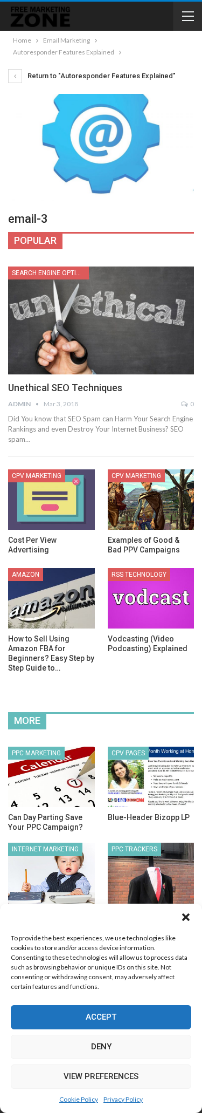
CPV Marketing (36, 476)
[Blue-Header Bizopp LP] (151, 777)
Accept (101, 1017)
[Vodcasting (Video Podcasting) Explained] (151, 598)
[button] (185, 917)
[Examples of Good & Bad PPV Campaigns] (151, 499)
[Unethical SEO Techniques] (101, 320)
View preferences (101, 1076)
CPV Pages (128, 753)
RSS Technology (139, 574)
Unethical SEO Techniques (65, 387)
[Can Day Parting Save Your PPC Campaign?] (51, 777)
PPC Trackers (134, 849)
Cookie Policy (78, 1099)
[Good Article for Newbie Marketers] (51, 873)
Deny (101, 1046)
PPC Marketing (36, 753)
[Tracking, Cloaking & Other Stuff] (151, 873)
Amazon (25, 574)
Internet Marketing (45, 849)
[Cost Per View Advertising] (51, 499)
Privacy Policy (123, 1099)
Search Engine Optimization (50, 273)
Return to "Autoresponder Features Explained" (101, 76)
